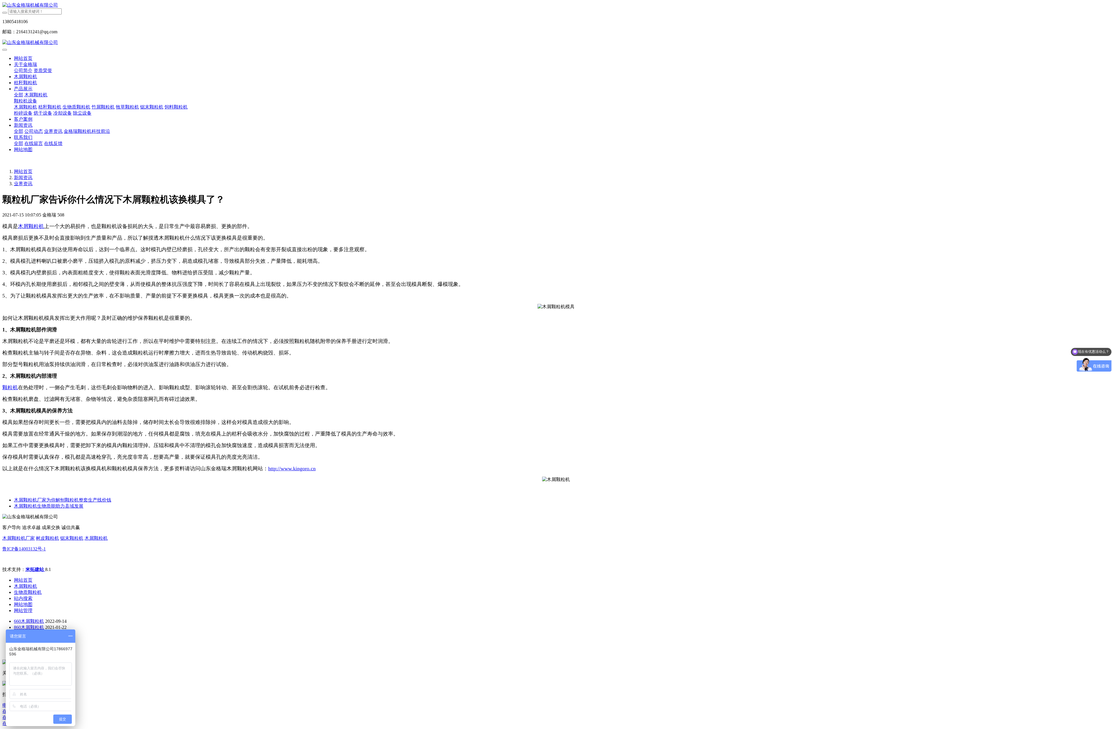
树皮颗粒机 (47, 538)
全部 (18, 94)
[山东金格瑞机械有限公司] (556, 5)
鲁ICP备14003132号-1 (24, 548)
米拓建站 (35, 569)
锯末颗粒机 (71, 538)
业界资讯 (23, 183)
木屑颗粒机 (96, 538)
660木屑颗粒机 (29, 621)
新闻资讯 (23, 177)
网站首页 (23, 58)
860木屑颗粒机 (29, 627)
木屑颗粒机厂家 (18, 538)
